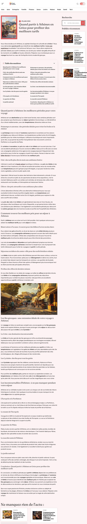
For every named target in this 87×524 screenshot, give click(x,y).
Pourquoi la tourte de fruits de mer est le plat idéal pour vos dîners (19, 516)
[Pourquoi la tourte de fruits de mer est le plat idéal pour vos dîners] (7, 514)
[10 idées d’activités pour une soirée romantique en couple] (68, 39)
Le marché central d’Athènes (38, 99)
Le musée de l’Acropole (37, 96)
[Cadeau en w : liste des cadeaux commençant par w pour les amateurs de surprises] (68, 56)
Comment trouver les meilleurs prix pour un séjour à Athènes (15, 78)
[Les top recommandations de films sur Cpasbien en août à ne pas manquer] (68, 73)
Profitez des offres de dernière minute (41, 82)
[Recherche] (77, 4)
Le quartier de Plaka (9, 99)
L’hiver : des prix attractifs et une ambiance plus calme (40, 73)
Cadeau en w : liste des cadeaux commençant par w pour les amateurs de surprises (79, 57)
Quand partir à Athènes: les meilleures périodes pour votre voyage (14, 68)
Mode (44, 510)
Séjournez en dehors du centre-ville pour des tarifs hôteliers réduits (15, 82)
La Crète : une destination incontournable (42, 86)
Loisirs (76, 33)
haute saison (20, 164)
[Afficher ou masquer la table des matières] (38, 63)
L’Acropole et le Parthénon (11, 96)
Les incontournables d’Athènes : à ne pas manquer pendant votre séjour (42, 92)
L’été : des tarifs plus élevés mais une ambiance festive (14, 73)
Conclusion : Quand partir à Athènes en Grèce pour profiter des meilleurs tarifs (42, 102)
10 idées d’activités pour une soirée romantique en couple (78, 39)
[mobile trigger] (3, 4)
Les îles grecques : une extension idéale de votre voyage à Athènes (14, 87)
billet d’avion (5, 155)
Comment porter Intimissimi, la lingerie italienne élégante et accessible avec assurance (49, 516)
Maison (15, 510)
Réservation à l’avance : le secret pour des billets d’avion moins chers (42, 78)
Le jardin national (8, 102)
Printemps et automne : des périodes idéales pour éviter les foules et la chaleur (42, 68)
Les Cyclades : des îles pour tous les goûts (15, 91)
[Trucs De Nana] (12, 4)
